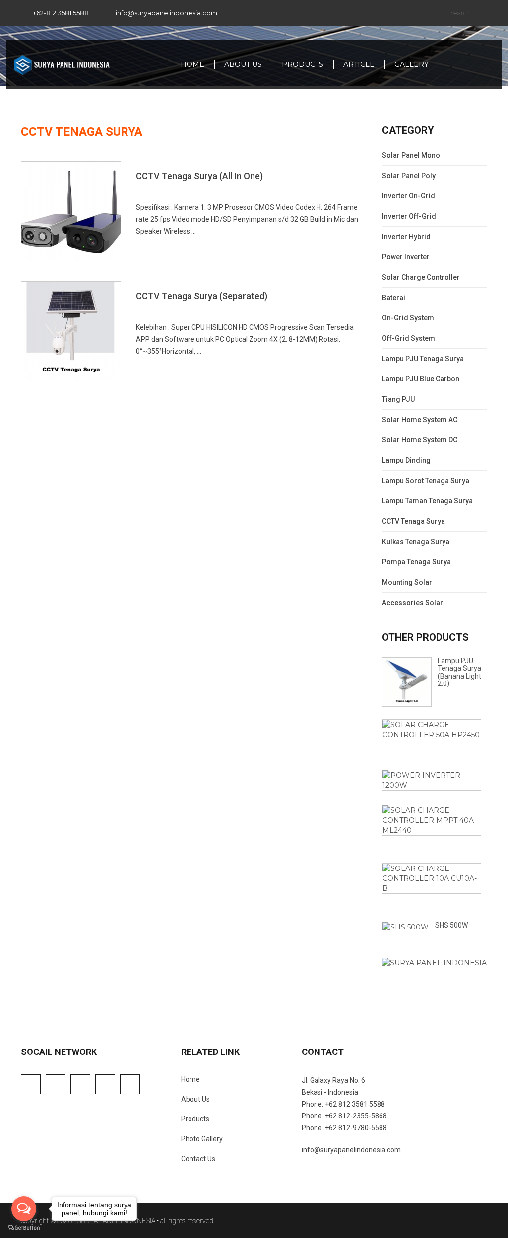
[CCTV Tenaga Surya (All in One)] (71, 210)
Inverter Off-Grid (409, 216)
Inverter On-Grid (408, 196)
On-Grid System (408, 318)
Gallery (411, 64)
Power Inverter (406, 257)
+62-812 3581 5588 (61, 13)
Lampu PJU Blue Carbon (420, 379)
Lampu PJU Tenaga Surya (423, 359)
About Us (243, 64)
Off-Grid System (408, 338)
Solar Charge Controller (421, 277)
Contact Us (198, 1159)
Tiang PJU (398, 399)
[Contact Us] (434, 962)
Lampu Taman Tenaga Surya (427, 501)
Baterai (393, 298)
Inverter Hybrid (406, 237)
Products (302, 64)
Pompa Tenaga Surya (416, 562)
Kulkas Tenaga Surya (415, 542)
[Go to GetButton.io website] (24, 1228)
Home (192, 64)
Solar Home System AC (419, 420)
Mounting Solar (407, 582)
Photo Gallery (202, 1139)
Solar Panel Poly (409, 176)
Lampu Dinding (406, 460)
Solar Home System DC (419, 440)
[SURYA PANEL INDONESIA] (61, 64)
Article (359, 64)
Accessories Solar (412, 603)
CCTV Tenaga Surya (413, 521)
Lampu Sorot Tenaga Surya (425, 481)
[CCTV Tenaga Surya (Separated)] (71, 330)
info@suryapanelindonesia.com (166, 13)
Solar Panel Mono (411, 155)
